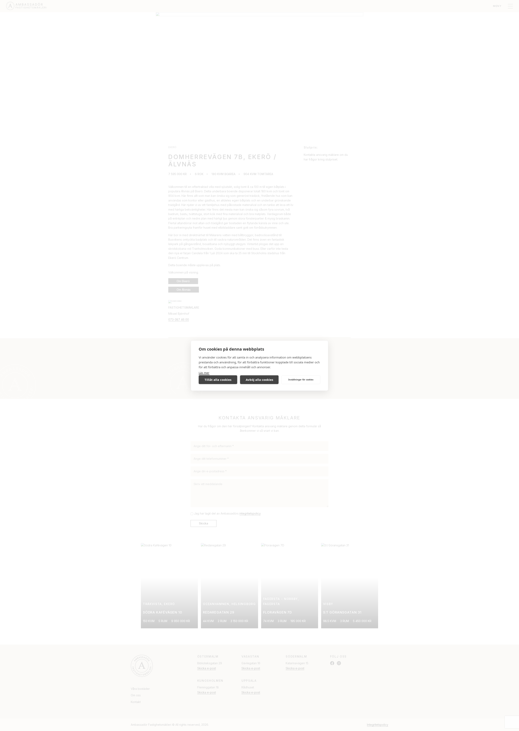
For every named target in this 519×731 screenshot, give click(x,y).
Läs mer (204, 373)
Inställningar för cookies (300, 379)
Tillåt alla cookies (218, 380)
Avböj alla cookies (259, 380)
